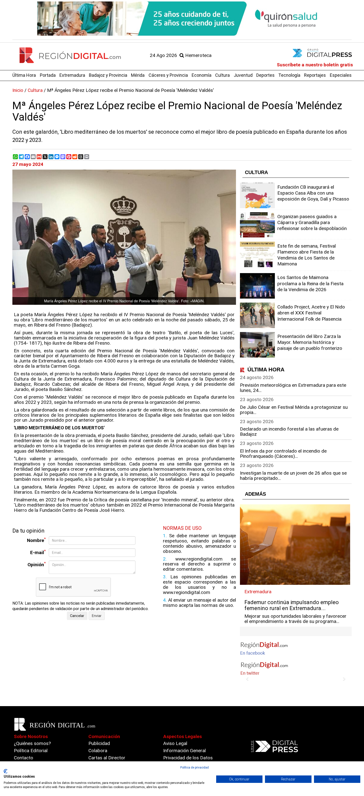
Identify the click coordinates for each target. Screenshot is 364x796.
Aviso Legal (175, 743)
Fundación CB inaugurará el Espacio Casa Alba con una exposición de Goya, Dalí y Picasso (313, 193)
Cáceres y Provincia (168, 75)
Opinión (36, 564)
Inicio (17, 90)
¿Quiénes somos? (32, 743)
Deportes (265, 75)
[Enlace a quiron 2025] (182, 18)
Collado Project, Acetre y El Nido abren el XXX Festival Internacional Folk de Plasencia (311, 313)
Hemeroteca (197, 55)
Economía (201, 75)
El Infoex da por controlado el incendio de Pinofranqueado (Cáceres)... (283, 453)
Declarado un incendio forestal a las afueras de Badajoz (289, 431)
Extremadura (72, 75)
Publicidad (99, 743)
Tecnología (289, 75)
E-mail (38, 552)
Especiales (341, 75)
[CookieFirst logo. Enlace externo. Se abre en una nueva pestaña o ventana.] (5, 771)
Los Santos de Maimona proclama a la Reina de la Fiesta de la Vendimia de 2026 (310, 283)
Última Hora (24, 75)
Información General (184, 750)
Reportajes (315, 75)
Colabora (97, 750)
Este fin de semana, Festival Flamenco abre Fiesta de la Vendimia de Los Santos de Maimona (306, 255)
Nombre (36, 540)
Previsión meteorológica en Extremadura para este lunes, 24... (293, 387)
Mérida (138, 75)
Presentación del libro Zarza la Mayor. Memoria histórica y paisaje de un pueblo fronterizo (309, 342)
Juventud (243, 75)
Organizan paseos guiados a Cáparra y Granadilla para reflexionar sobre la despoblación (312, 222)
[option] (182, 18)
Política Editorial (31, 750)
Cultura (222, 75)
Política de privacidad (194, 767)
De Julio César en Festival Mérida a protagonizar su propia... (294, 409)
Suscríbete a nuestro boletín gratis (315, 65)
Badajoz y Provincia (108, 75)
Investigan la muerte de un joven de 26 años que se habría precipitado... (293, 475)
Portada (48, 75)
